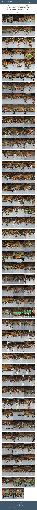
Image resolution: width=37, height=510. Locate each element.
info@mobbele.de (19, 505)
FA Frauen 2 (28, 5)
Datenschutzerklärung (20, 507)
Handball (23, 5)
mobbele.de (7, 2)
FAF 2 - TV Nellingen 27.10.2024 (23, 7)
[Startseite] (32, 2)
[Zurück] (29, 2)
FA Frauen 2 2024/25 (11, 7)
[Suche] (34, 2)
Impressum (27, 507)
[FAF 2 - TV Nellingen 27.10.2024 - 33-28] (7, 19)
